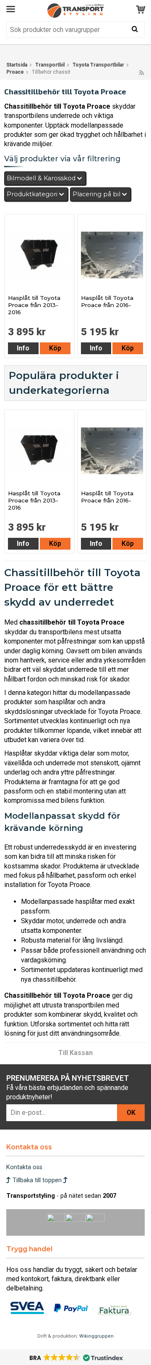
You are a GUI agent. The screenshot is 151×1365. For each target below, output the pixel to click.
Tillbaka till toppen (37, 1180)
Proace (15, 72)
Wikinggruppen (96, 1336)
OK (131, 1113)
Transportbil (50, 65)
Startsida (16, 65)
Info (23, 348)
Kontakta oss (24, 1167)
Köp (55, 348)
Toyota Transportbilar (98, 65)
